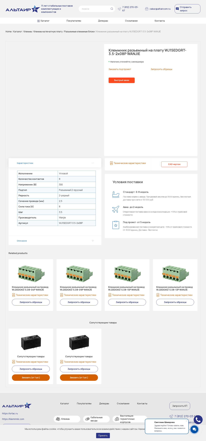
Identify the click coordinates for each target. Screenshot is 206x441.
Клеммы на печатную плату (48, 31)
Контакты (160, 20)
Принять (103, 435)
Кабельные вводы (97, 419)
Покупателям (74, 20)
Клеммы (28, 31)
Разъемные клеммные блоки (79, 31)
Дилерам (103, 20)
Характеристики (25, 163)
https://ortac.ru (10, 413)
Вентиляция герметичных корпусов (127, 419)
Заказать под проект (120, 69)
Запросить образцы (161, 69)
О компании (131, 20)
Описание (22, 240)
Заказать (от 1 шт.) (31, 377)
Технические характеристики (130, 163)
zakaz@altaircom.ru (160, 8)
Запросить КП (179, 405)
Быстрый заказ (121, 80)
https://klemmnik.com (13, 419)
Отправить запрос (186, 9)
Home (9, 31)
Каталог (45, 20)
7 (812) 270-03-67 (130, 9)
